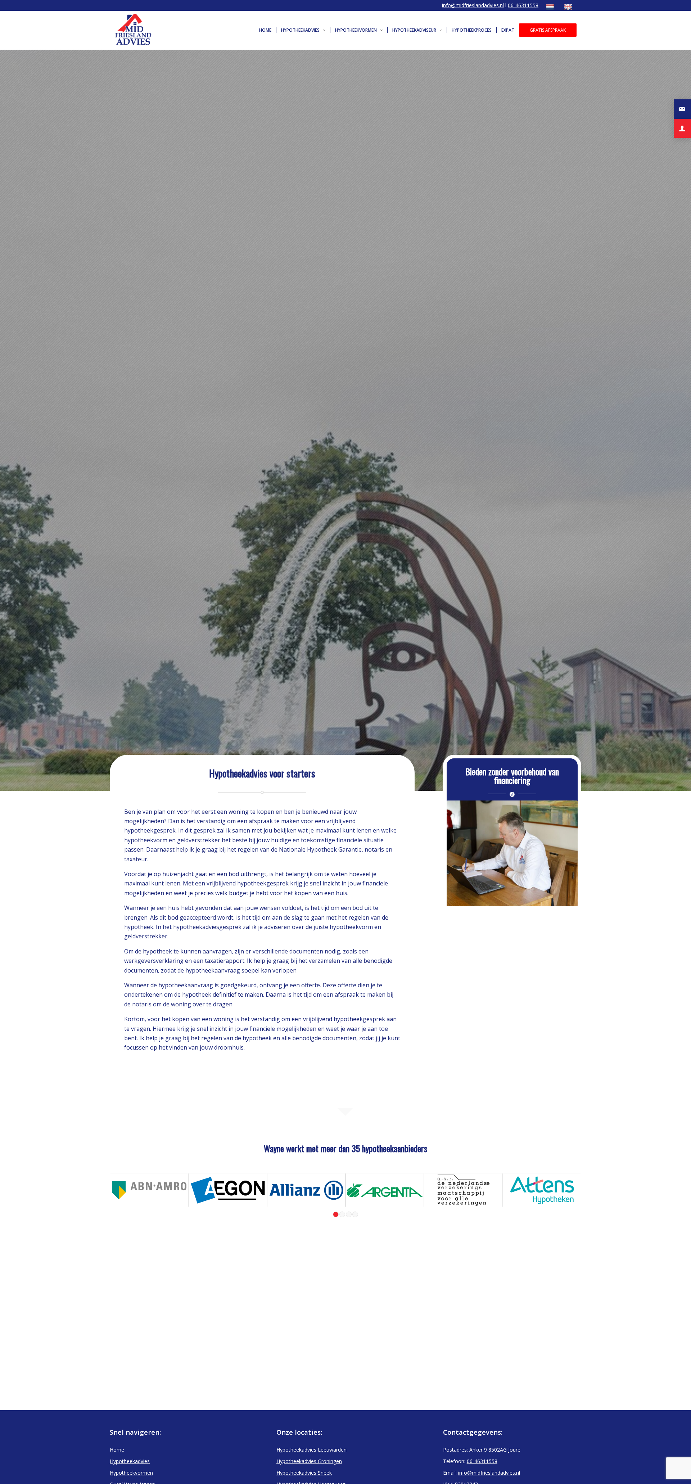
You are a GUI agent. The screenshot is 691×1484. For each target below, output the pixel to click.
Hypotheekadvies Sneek (304, 1472)
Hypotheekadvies (130, 1461)
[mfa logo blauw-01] (135, 30)
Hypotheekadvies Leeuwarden (311, 1449)
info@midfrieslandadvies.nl (473, 5)
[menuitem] (551, 7)
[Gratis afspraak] (682, 109)
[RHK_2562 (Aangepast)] (512, 853)
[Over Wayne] (682, 128)
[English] (569, 7)
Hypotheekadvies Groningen (309, 1461)
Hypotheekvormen (131, 1472)
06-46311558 (523, 5)
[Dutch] (551, 7)
